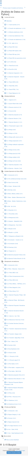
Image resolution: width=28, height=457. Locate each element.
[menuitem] (1, 3)
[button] (1, 1)
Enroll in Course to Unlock (14, 452)
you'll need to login (20, 450)
